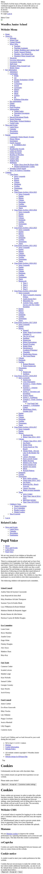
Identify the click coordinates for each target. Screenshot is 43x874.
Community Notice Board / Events (22, 137)
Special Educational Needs (19, 117)
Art (15, 78)
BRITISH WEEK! (29, 500)
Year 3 (25, 283)
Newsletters (14, 131)
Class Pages (14, 174)
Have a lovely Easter (30, 459)
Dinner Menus (15, 139)
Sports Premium (15, 119)
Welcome (13, 38)
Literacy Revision (29, 457)
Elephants (17, 184)
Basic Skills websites (30, 478)
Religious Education (21, 99)
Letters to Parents (16, 151)
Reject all (5, 784)
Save (20, 872)
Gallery (12, 147)
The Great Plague (29, 356)
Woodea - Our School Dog (23, 54)
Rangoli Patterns (28, 470)
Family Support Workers (22, 52)
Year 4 (25, 285)
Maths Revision (28, 461)
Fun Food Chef (32, 403)
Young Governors (20, 506)
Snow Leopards (19, 176)
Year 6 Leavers (15, 514)
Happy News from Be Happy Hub (26, 164)
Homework (22, 281)
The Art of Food (28, 336)
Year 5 (25, 287)
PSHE (16, 76)
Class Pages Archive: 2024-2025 (25, 192)
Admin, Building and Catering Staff (26, 50)
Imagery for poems (29, 467)
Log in (9, 14)
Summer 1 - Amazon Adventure (30, 389)
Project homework (29, 366)
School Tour (14, 40)
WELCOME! (28, 494)
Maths (16, 91)
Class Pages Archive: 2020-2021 (25, 263)
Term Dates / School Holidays (20, 121)
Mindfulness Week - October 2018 (30, 410)
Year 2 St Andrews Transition (20, 170)
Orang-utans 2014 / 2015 (31, 480)
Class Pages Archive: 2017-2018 (25, 322)
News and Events (11, 125)
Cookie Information (12, 747)
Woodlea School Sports (18, 168)
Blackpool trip (28, 435)
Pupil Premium (15, 107)
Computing (18, 84)
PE (15, 97)
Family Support (15, 143)
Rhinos (16, 180)
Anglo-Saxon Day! (29, 299)
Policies (12, 105)
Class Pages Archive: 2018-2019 (25, 376)
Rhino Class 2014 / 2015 (31, 437)
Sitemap (8, 745)
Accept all (13, 784)
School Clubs (14, 157)
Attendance (14, 72)
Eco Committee (19, 508)
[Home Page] (2, 20)
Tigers (16, 190)
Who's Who (14, 44)
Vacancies (13, 58)
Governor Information (17, 60)
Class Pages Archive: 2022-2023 (25, 228)
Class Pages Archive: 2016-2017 (25, 427)
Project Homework (29, 465)
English (16, 82)
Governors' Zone (16, 62)
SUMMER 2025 (20, 145)
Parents (7, 135)
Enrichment (14, 141)
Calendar (13, 129)
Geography (18, 88)
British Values (14, 68)
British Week (27, 346)
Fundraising (14, 133)
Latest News (14, 127)
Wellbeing (13, 163)
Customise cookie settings (27, 784)
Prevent (16, 115)
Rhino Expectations (30, 342)
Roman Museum (29, 364)
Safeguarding (14, 109)
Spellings (26, 338)
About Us (8, 36)
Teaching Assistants (21, 48)
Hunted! (26, 330)
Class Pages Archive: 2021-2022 (25, 245)
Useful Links (14, 123)
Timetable (26, 352)
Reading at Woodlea (17, 155)
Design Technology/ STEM (23, 80)
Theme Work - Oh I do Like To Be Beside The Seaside (31, 453)
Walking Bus (14, 161)
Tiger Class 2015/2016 (31, 502)
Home (7, 34)
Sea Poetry (26, 443)
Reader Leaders (19, 510)
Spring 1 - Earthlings (30, 397)
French (16, 86)
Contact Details (15, 42)
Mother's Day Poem (30, 463)
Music (16, 93)
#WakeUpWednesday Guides (24, 166)
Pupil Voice (9, 552)
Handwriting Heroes (30, 354)
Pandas (16, 178)
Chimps (17, 182)
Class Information (29, 382)
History (16, 89)
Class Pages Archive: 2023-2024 (25, 210)
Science (17, 95)
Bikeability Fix (28, 301)
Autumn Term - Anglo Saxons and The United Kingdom (31, 305)
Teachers (17, 46)
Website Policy (10, 749)
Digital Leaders (19, 512)
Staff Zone (13, 64)
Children (8, 172)
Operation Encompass (21, 113)
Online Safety (19, 111)
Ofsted (12, 103)
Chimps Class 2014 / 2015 (32, 441)
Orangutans (18, 188)
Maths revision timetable (31, 490)
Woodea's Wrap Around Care (24, 56)
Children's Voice (15, 504)
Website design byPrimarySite (16, 757)
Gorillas (17, 186)
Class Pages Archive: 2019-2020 (25, 291)
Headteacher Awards (17, 149)
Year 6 (25, 289)
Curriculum (14, 74)
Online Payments (16, 153)
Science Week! (28, 395)
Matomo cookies (12, 834)
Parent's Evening (29, 344)
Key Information (11, 70)
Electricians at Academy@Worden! (30, 349)
